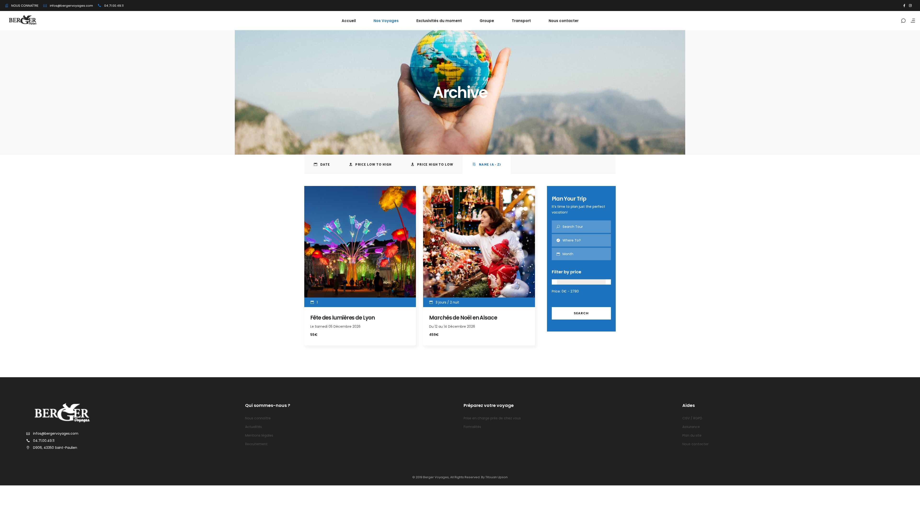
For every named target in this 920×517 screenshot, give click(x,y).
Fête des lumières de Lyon (342, 317)
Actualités (253, 426)
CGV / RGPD (692, 418)
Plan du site (692, 435)
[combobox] (587, 254)
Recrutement (256, 444)
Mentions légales (259, 435)
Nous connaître (258, 418)
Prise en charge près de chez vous (492, 418)
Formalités (472, 426)
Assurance (691, 426)
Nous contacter (695, 444)
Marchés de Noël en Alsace (463, 317)
